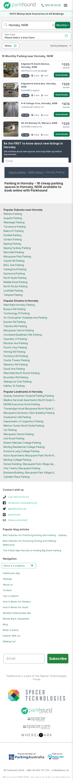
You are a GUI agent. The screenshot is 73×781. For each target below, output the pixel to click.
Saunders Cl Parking (15, 338)
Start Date (10, 34)
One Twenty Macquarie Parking (22, 468)
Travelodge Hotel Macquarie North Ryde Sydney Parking (37, 408)
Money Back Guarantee (16, 618)
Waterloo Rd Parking (16, 364)
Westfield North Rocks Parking (22, 373)
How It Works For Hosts (15, 607)
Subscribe (58, 658)
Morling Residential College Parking (24, 446)
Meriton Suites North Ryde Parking (24, 425)
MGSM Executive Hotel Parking (22, 404)
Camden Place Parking (17, 476)
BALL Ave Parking (14, 264)
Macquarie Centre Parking (19, 330)
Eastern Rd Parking (15, 321)
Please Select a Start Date (20, 37)
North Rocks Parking (15, 286)
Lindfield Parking (13, 290)
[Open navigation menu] (65, 5)
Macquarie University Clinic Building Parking (29, 412)
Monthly (62, 25)
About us (8, 584)
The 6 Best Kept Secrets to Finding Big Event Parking (32, 550)
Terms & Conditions (14, 565)
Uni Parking (10, 429)
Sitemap (7, 578)
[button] (59, 45)
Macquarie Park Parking (17, 256)
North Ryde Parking (15, 277)
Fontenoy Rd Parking (16, 355)
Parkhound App (11, 573)
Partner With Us (11, 635)
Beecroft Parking (14, 230)
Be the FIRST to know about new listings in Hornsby (33, 145)
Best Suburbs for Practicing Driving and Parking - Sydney (35, 535)
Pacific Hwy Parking (15, 347)
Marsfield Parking (14, 252)
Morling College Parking (17, 459)
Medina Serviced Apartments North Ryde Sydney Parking (37, 400)
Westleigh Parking (14, 222)
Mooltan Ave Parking (16, 343)
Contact (7, 590)
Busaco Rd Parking (15, 309)
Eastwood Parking (14, 273)
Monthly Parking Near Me (17, 613)
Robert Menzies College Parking (22, 442)
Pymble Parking (12, 235)
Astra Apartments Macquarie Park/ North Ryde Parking (36, 455)
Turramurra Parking (15, 226)
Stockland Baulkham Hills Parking (23, 334)
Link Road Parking (14, 438)
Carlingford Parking (15, 269)
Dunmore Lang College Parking (21, 451)
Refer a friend (10, 630)
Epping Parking (12, 243)
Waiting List (9, 641)
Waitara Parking (13, 213)
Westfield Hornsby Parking (19, 304)
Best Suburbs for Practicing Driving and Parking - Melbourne (30, 542)
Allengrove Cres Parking (18, 381)
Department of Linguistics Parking (23, 421)
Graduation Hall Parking (17, 417)
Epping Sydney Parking (17, 247)
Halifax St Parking (14, 385)
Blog (5, 624)
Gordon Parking (13, 239)
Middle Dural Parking (15, 282)
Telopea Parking (13, 294)
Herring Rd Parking (14, 351)
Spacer (51, 777)
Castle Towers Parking (17, 360)
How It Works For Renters (17, 601)
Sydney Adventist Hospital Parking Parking (29, 395)
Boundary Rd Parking (16, 377)
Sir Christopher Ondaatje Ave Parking (25, 317)
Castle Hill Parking (14, 260)
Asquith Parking (13, 218)
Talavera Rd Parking (15, 326)
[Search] (5, 25)
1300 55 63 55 (53, 5)
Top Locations (11, 595)
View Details (61, 75)
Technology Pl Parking (17, 313)
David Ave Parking (14, 368)
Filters (8, 45)
